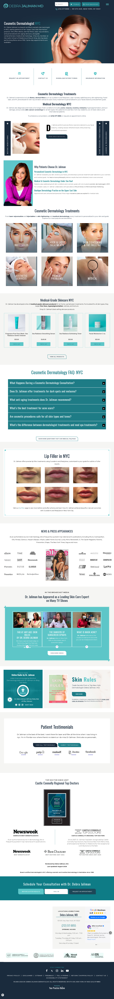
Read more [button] (91, 939)
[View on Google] (89, 927)
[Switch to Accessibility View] (2, 995)
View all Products (57, 356)
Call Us (56, 891)
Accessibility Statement (57, 978)
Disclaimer (27, 975)
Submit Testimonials (69, 745)
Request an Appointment (19, 78)
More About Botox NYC (57, 136)
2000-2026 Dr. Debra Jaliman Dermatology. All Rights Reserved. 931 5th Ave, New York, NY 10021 (52, 982)
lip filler (21, 508)
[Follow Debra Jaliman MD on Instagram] (57, 971)
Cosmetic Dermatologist (22, 23)
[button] (85, 932)
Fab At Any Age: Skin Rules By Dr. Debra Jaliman (27, 634)
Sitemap (38, 975)
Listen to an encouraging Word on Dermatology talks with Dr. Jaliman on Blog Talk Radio (23, 680)
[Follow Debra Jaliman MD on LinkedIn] (62, 971)
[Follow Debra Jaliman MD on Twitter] (52, 971)
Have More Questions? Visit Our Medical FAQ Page (57, 438)
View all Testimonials (45, 745)
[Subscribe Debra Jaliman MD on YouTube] (67, 971)
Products (76, 4)
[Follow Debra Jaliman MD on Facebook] (46, 971)
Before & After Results (31, 891)
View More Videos (57, 653)
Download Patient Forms (66, 78)
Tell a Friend (62, 975)
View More (79, 694)
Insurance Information (95, 78)
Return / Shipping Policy (82, 975)
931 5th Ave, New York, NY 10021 (86, 9)
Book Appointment (91, 4)
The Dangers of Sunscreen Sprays (57, 633)
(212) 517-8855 (63, 9)
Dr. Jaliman (31, 596)
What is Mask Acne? (87, 632)
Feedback (49, 975)
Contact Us (43, 78)
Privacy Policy (13, 975)
